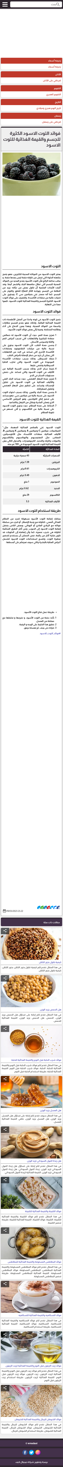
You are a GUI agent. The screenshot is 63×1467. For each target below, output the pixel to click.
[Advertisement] (31, 33)
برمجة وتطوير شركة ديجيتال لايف (31, 1462)
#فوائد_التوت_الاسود (50, 633)
